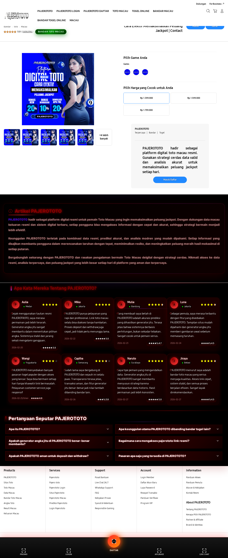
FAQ (97, 492)
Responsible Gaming (104, 508)
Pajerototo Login (57, 487)
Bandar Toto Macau (13, 498)
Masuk (195, 26)
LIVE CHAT (204, 554)
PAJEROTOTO (18, 219)
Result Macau (10, 508)
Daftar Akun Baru (149, 482)
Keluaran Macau (11, 513)
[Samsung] (16, 15)
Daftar (215, 26)
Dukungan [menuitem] (201, 3)
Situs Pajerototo (56, 492)
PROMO (23, 554)
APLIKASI (159, 554)
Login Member (147, 477)
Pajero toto (54, 482)
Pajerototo (54, 477)
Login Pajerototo (57, 508)
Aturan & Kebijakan (195, 487)
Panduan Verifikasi (149, 498)
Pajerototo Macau (57, 498)
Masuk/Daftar (170, 179)
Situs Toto (8, 482)
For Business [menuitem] (215, 3)
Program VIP (146, 503)
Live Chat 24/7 (101, 482)
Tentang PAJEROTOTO (196, 509)
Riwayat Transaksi (149, 492)
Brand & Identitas (194, 524)
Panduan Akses (193, 477)
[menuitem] (45, 11)
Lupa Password (148, 487)
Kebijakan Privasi (103, 498)
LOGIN (69, 554)
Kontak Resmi (192, 492)
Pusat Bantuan (102, 477)
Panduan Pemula (194, 482)
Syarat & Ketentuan (104, 503)
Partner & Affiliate (194, 519)
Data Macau (9, 492)
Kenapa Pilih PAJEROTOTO (198, 514)
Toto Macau (9, 487)
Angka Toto (9, 503)
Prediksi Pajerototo (58, 503)
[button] (215, 11)
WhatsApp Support (104, 487)
